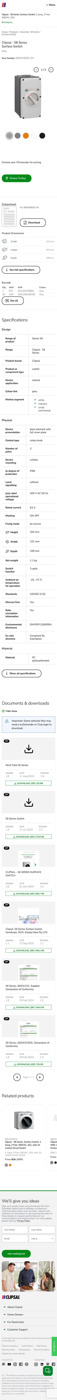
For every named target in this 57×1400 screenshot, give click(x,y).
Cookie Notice (27, 1346)
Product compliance (10, 1346)
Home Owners (15, 1314)
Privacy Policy (23, 1221)
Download (34, 222)
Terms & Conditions (42, 1349)
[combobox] (42, 1238)
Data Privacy (42, 1346)
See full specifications (22, 270)
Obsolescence (24, 1349)
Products (13, 32)
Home (5, 32)
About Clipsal (14, 1307)
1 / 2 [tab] (43, 69)
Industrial (24, 32)
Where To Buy (18, 178)
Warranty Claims (8, 1349)
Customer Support (17, 1329)
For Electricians (15, 1322)
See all (14, 300)
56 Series (35, 32)
